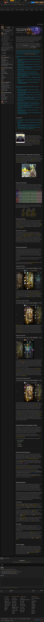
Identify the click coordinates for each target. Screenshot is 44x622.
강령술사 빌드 (33, 607)
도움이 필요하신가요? (5, 618)
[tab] (2, 558)
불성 (16, 0)
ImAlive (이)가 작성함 (19, 32)
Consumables (3, 77)
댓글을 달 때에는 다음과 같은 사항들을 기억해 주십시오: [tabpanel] (10, 578)
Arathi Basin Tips (4, 99)
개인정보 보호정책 (7, 620)
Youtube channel (31, 140)
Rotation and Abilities (4, 73)
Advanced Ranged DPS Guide (22, 124)
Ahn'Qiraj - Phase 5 (4, 89)
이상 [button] (23, 4)
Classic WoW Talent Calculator (33, 262)
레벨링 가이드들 (7, 601)
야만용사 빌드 (33, 604)
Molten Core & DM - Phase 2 (5, 85)
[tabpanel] (22, 561)
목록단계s (33, 602)
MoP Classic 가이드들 (15, 596)
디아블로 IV (26, 0)
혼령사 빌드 (33, 613)
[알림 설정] (40, 4)
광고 (18, 618)
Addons (2, 78)
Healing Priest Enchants (21, 71)
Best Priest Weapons (4, 65)
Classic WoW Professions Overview (32, 458)
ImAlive (29, 135)
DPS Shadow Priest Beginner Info (22, 105)
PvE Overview (3, 69)
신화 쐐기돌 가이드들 (7, 602)
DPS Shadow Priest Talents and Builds (23, 92)
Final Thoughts (3, 55)
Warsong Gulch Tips (4, 96)
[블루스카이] (38, 619)
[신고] (41, 24)
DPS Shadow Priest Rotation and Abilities (24, 97)
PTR (7, 2)
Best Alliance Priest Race (6, 38)
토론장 (11, 573)
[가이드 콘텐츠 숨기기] (13, 27)
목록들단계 (6, 608)
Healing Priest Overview (21, 59)
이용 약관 (12, 620)
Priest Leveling (19, 119)
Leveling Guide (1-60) (4, 60)
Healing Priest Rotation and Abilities (23, 66)
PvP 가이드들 (22, 607)
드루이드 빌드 (33, 605)
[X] (36, 619)
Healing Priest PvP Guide (21, 82)
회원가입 (14, 587)
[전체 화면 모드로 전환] (38, 4)
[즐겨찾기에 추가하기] (38, 24)
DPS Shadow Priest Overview (22, 89)
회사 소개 (15, 618)
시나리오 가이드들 (14, 608)
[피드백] (41, 4)
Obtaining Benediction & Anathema (6, 64)
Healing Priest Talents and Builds (22, 61)
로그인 (11, 587)
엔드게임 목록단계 (34, 601)
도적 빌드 (33, 610)
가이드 (12, 4)
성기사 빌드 (33, 608)
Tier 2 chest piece (28, 466)
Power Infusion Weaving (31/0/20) (7, 45)
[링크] (42, 24)
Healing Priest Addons (21, 77)
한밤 (5, 610)
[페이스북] (39, 619)
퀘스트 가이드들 (14, 604)
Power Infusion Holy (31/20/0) (6, 43)
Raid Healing (4, 53)
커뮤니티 (16, 4)
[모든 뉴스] (2, 0)
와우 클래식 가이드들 (23, 596)
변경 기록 (2, 103)
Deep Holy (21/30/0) (5, 41)
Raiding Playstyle (3, 50)
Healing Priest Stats (20, 69)
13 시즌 (33, 599)
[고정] (39, 24)
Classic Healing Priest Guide (21, 56)
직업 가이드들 (6, 598)
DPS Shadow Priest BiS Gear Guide (23, 94)
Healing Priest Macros (21, 79)
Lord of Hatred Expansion (35, 598)
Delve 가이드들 (7, 599)
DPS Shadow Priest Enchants (22, 102)
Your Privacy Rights (23, 618)
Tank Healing (4, 52)
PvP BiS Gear (3, 95)
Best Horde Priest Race (5, 36)
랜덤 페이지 (28, 618)
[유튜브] (41, 619)
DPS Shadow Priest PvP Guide (22, 112)
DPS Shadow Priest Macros (21, 110)
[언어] (43, 4)
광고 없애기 (19, 4)
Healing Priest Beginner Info (22, 74)
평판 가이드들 (14, 605)
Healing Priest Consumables (22, 73)
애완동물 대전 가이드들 (15, 607)
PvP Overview (3, 94)
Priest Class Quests (20, 122)
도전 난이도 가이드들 (15, 610)
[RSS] (42, 619)
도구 (1, 591)
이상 (33, 591)
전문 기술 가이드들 (7, 604)
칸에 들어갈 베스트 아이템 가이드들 (25, 599)
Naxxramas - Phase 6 (4, 90)
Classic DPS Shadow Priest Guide (21, 86)
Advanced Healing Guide (21, 127)
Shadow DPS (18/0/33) (5, 44)
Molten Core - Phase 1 (4, 83)
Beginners (2, 70)
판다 (19, 0)
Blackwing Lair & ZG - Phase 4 (5, 87)
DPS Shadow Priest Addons (21, 107)
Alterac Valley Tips (4, 98)
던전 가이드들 (14, 601)
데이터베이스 (5, 4)
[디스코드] (35, 619)
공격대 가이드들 (7, 605)
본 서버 (8, 0)
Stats (2, 74)
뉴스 (1, 4)
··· (21, 0)
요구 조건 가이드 (22, 598)
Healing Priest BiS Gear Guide (22, 64)
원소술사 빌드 (33, 611)
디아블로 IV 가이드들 (34, 596)
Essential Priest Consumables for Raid (7, 47)
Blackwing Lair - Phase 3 (5, 86)
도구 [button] (9, 4)
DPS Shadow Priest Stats (21, 99)
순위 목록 (13, 613)
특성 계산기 (6, 607)
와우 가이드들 (6, 596)
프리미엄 (2, 620)
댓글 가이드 (15, 571)
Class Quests (3, 61)
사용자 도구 (11, 618)
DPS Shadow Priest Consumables (22, 103)
